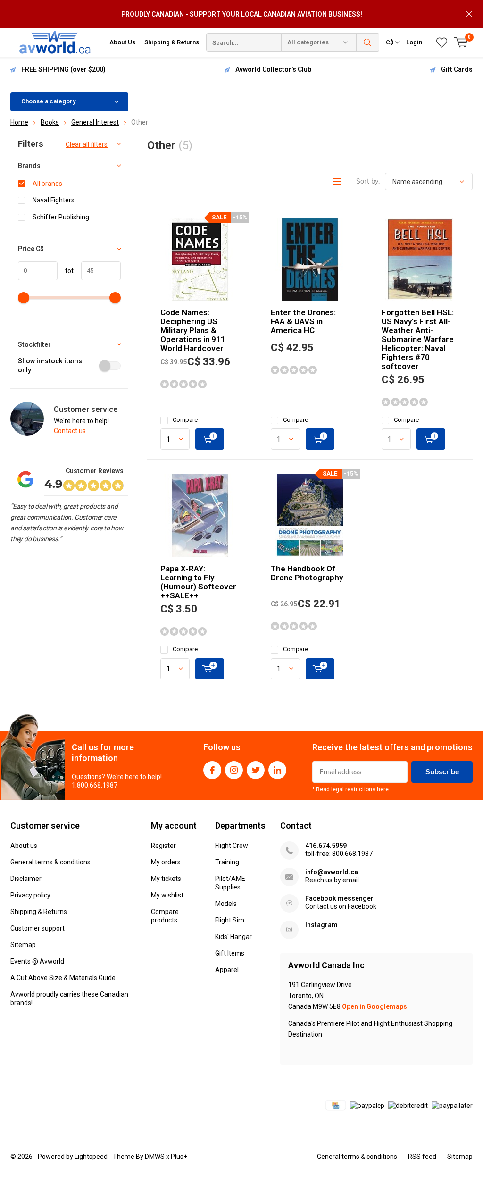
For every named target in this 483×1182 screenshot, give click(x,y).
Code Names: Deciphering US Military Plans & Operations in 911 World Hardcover (192, 330)
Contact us (70, 431)
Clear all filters (87, 144)
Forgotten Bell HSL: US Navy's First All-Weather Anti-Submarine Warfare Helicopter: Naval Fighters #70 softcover (418, 339)
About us (23, 845)
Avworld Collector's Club (273, 69)
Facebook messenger (339, 898)
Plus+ (179, 1156)
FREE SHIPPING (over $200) (63, 69)
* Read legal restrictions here (350, 789)
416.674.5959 (326, 845)
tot (66, 271)
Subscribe (442, 771)
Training (227, 862)
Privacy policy (30, 895)
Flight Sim (229, 920)
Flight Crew (231, 845)
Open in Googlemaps (374, 1006)
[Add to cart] (209, 439)
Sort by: (368, 181)
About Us (122, 42)
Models (226, 903)
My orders (166, 862)
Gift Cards (457, 69)
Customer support (37, 928)
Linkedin (277, 770)
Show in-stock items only (50, 365)
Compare (185, 419)
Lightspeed (91, 1156)
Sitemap (23, 944)
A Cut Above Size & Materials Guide (63, 977)
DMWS (155, 1156)
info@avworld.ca (331, 872)
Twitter (256, 770)
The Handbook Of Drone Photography (307, 573)
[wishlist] (441, 42)
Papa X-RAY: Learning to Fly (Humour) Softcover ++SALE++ (198, 582)
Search (368, 42)
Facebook (212, 770)
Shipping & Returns (171, 42)
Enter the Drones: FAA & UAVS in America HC (303, 321)
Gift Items (229, 953)
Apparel (227, 969)
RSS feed (422, 1156)
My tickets (166, 878)
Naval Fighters (54, 200)
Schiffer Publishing (61, 217)
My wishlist (167, 895)
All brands (47, 183)
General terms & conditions (50, 862)
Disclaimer (26, 878)
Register (163, 845)
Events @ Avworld (37, 961)
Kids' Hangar (233, 936)
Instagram (234, 770)
